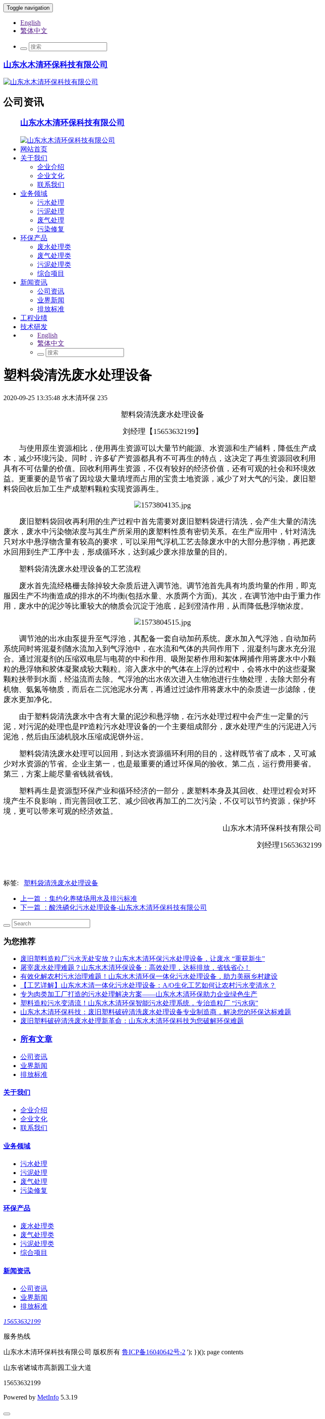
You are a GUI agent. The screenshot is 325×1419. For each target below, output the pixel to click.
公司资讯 (50, 291)
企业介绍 (50, 166)
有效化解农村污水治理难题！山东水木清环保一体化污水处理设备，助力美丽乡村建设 (149, 976)
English (30, 22)
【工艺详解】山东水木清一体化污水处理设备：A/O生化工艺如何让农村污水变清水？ (148, 985)
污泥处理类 (54, 264)
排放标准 (50, 309)
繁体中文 (33, 30)
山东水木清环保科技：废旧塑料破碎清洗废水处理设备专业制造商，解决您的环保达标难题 (155, 1012)
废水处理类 (54, 246)
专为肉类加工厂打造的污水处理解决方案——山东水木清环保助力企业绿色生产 (138, 994)
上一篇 (78, 898)
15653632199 (22, 1321)
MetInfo (48, 1397)
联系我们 (50, 184)
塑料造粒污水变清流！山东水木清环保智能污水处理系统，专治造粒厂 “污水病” (139, 1003)
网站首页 (33, 149)
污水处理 (50, 202)
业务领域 (33, 193)
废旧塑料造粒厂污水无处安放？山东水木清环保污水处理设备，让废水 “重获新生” (142, 958)
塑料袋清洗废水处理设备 (61, 883)
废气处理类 (54, 255)
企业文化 (50, 175)
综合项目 (50, 273)
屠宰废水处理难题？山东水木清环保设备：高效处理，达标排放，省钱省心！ (135, 967)
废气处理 (50, 220)
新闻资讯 (33, 282)
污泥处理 (50, 211)
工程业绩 (33, 317)
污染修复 (50, 229)
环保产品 (33, 238)
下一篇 (113, 907)
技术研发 (33, 326)
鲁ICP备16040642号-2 (153, 1352)
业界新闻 (50, 300)
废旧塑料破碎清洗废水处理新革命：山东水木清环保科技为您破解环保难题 (132, 1020)
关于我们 (33, 158)
